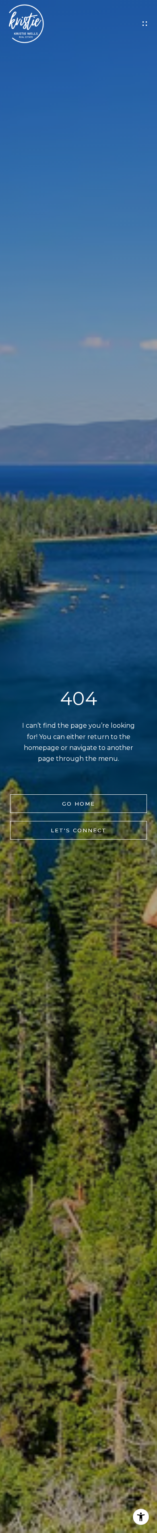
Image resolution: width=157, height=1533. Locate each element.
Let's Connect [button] (79, 830)
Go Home (78, 803)
